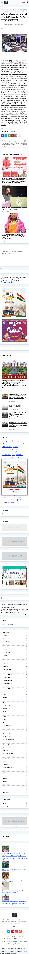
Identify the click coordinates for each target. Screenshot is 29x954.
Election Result (15, 700)
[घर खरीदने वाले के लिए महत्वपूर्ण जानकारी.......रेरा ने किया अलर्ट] (5, 407)
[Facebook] (2, 135)
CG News (12, 451)
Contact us (20, 936)
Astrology (4, 441)
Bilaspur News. (22, 443)
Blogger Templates (13, 941)
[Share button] (19, 135)
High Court (15, 719)
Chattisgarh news (6, 454)
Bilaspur (23, 441)
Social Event (5, 497)
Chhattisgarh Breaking (7, 457)
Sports (19, 497)
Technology (14, 499)
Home (2, 9)
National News (15, 736)
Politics (15, 756)
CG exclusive (22, 449)
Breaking (16, 446)
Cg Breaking (14, 449)
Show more (24, 154)
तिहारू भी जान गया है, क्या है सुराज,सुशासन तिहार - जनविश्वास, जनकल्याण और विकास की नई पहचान (14, 208)
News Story (15, 750)
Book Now (14, 489)
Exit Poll (15, 711)
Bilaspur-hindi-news (6, 446)
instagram (16, 938)
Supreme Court (5, 499)
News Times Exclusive (15, 753)
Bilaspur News (9, 9)
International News (15, 725)
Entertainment (15, 705)
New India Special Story (15, 739)
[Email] (15, 135)
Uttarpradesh (5, 502)
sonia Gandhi (13, 497)
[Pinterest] (12, 135)
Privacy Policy (7, 938)
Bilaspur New (5, 443)
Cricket (15, 691)
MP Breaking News (15, 733)
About (13, 936)
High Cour (15, 717)
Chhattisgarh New (19, 457)
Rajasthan (15, 764)
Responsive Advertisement (14, 527)
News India (7, 282)
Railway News (15, 761)
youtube (23, 938)
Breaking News (5, 449)
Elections (15, 703)
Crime (15, 694)
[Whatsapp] (9, 135)
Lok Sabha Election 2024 (15, 731)
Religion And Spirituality (15, 767)
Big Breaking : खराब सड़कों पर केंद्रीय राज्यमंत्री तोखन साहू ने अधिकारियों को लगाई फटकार (14, 891)
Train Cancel (21, 499)
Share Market (15, 770)
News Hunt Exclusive (15, 745)
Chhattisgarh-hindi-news (15, 686)
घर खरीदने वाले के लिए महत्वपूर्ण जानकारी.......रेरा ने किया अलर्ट (15, 405)
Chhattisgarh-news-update (15, 689)
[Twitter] (6, 135)
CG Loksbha (5, 451)
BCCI (10, 441)
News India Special (15, 747)
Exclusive (15, 708)
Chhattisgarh (19, 454)
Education (15, 697)
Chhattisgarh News (15, 680)
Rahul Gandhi (15, 759)
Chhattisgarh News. (15, 683)
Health (15, 714)
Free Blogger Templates (14, 944)
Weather (13, 502)
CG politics (18, 451)
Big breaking (16, 441)
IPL (15, 722)
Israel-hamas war (15, 728)
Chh (13, 454)
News (15, 742)
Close (14, 492)
